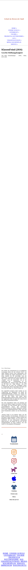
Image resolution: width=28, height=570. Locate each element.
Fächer (13, 34)
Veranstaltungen (13, 40)
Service (13, 44)
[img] (14, 8)
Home (14, 28)
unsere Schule (17, 553)
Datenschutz (20, 565)
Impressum (6, 565)
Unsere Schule (13, 30)
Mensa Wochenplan (14, 42)
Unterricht (13, 32)
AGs (13, 38)
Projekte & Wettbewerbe (13, 36)
